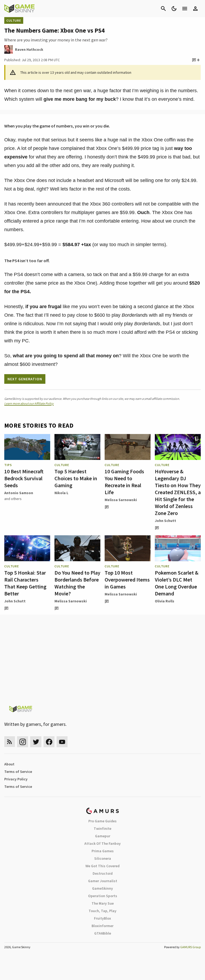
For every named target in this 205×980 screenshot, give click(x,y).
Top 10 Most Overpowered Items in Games (127, 579)
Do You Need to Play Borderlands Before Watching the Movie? (77, 583)
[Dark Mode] (174, 8)
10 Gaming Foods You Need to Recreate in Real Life (124, 481)
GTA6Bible (102, 933)
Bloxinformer (102, 925)
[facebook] (49, 741)
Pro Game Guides (102, 821)
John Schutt (165, 520)
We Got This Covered (102, 865)
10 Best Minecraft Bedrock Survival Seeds (24, 478)
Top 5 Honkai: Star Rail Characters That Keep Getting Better (25, 583)
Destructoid (103, 873)
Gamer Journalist (102, 880)
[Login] (195, 8)
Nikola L (61, 492)
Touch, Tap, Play (102, 910)
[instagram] (22, 741)
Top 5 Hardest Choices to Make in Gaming (75, 478)
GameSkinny (102, 888)
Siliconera (102, 858)
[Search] (163, 8)
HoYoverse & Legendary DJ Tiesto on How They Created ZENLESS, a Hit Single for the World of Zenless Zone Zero (178, 492)
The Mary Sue (103, 903)
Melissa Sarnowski (121, 499)
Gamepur (102, 836)
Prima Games (103, 851)
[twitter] (35, 741)
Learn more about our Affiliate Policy (29, 403)
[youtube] (62, 741)
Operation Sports (102, 895)
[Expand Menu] (184, 8)
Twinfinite (102, 828)
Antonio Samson (18, 492)
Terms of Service (18, 771)
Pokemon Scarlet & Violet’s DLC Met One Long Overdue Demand (176, 583)
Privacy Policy (15, 779)
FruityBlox (102, 918)
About (9, 764)
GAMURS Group (190, 947)
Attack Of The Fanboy (102, 843)
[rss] (9, 741)
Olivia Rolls (164, 601)
